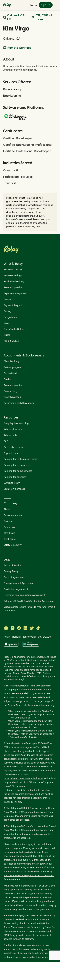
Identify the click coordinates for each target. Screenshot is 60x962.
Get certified (10, 373)
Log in (33, 4)
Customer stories (13, 515)
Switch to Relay (12, 482)
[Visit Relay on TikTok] (38, 628)
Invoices (8, 299)
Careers (8, 520)
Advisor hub (10, 435)
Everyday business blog (16, 423)
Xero (6, 322)
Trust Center (10, 538)
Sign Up (45, 5)
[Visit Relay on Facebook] (19, 628)
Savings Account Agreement (19, 583)
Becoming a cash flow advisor (19, 402)
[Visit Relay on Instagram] (12, 628)
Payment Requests (13, 305)
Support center (11, 453)
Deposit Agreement (14, 577)
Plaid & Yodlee (11, 340)
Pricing (7, 311)
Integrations (10, 317)
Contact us (9, 526)
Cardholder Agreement (16, 589)
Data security (11, 391)
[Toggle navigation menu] (56, 5)
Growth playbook (13, 396)
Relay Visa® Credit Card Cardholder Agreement (29, 600)
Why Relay (9, 532)
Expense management (15, 293)
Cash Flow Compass (14, 488)
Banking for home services (18, 470)
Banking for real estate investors (21, 458)
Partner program (13, 367)
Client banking (11, 361)
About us (8, 509)
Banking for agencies (15, 476)
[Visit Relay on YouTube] (6, 628)
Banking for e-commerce (17, 464)
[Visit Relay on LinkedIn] (25, 628)
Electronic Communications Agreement (24, 594)
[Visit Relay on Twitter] (32, 628)
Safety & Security (13, 544)
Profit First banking (14, 281)
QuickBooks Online (14, 328)
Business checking (13, 269)
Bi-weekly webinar (13, 447)
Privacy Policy (11, 571)
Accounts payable (13, 287)
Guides (7, 379)
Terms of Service (12, 565)
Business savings (13, 275)
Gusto (7, 334)
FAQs (6, 441)
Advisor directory (13, 429)
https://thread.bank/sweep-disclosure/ (23, 778)
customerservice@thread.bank (19, 790)
